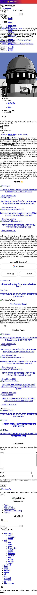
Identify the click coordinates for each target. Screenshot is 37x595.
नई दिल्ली (10, 550)
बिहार (9, 557)
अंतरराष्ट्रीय (11, 537)
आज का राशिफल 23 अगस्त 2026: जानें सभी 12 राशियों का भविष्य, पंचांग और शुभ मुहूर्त (18, 226)
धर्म (5, 117)
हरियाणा (10, 19)
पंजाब (9, 543)
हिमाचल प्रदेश (12, 548)
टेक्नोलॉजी (11, 103)
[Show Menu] (0, 21)
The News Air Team (24, 40)
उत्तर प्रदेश (11, 556)
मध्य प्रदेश (11, 561)
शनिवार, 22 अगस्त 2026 (8, 393)
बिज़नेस (6, 99)
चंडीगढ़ (10, 22)
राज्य (5, 22)
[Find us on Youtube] (8, 520)
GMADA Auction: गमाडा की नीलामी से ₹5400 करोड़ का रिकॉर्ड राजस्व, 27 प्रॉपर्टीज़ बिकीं (18, 400)
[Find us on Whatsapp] (7, 520)
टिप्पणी (18, 453)
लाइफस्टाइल (7, 100)
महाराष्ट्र (10, 552)
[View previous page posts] (0, 233)
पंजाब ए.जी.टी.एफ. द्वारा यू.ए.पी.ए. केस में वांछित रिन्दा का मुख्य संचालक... (18, 415)
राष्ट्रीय (25, 44)
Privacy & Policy (9, 509)
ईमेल (2, 473)
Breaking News (16, 29)
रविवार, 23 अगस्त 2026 (8, 196)
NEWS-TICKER (17, 44)
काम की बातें (7, 565)
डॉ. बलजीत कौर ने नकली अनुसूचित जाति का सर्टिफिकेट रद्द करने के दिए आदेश (18, 435)
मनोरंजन (6, 126)
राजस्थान (10, 563)
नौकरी (9, 108)
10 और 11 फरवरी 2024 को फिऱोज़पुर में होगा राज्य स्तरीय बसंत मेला (18, 425)
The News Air (5, 29)
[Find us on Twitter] (1, 520)
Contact (7, 513)
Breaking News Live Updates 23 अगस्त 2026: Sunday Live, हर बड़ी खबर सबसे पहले (18, 214)
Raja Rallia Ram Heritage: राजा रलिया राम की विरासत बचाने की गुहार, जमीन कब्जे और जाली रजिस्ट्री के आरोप (18, 387)
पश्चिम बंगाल (11, 554)
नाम (1, 469)
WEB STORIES (9, 584)
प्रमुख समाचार (8, 533)
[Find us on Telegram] (5, 520)
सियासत (31, 44)
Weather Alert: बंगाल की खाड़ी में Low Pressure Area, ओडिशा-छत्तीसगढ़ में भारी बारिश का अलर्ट (18, 202)
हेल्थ (5, 576)
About (6, 505)
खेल (5, 582)
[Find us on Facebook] (4, 520)
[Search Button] (0, 12)
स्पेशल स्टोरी (7, 112)
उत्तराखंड (10, 49)
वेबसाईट (2, 476)
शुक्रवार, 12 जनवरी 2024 (7, 42)
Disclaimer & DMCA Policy (13, 511)
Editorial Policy (9, 507)
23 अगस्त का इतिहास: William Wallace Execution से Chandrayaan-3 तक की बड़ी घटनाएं (18, 191)
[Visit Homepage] (5, 8)
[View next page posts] (2, 233)
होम (5, 12)
